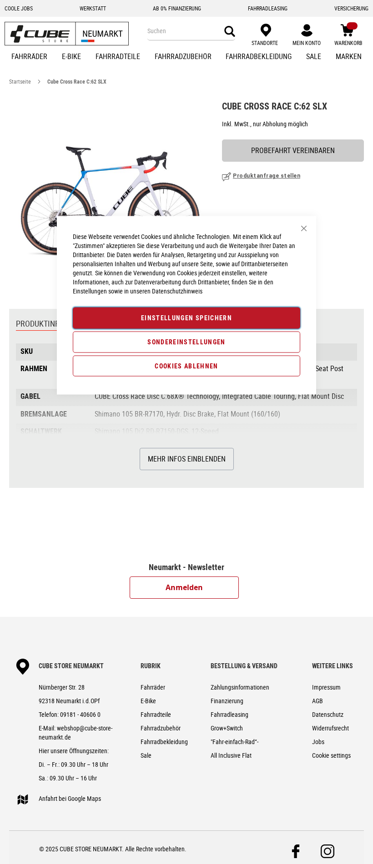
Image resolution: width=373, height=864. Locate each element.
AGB (317, 700)
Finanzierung (227, 700)
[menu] (186, 57)
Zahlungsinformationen (240, 687)
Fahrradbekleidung (164, 741)
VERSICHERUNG (351, 8)
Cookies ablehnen (186, 365)
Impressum (326, 687)
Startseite (20, 81)
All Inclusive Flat (231, 755)
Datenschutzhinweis (177, 291)
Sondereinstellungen (186, 341)
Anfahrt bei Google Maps (70, 798)
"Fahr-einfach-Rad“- (234, 741)
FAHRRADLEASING (267, 8)
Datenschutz (327, 714)
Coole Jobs (19, 8)
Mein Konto (306, 43)
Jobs (318, 741)
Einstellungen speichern (186, 317)
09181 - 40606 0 (80, 714)
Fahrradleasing (229, 714)
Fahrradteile (156, 714)
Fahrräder (153, 687)
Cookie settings (331, 755)
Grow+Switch (227, 728)
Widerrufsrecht (330, 728)
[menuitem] (29, 57)
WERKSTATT (93, 8)
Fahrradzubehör (161, 728)
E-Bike (148, 700)
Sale (146, 755)
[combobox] (191, 30)
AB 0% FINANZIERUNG (177, 8)
